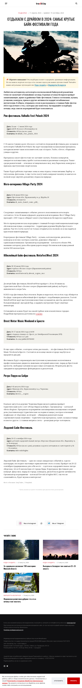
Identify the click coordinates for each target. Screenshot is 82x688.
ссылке (39, 314)
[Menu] (6, 3)
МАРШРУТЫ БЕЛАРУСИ (12, 595)
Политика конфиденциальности (13, 630)
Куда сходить (40, 85)
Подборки (22, 13)
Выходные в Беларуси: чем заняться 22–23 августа (59, 567)
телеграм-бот (71, 623)
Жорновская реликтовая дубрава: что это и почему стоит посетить (20, 600)
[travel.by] (41, 3)
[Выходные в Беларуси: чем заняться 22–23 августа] (60, 550)
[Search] (76, 3)
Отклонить (58, 681)
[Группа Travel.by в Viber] (41, 523)
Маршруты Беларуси (57, 85)
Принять (73, 681)
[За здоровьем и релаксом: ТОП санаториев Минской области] (21, 550)
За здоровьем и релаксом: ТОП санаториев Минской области (20, 567)
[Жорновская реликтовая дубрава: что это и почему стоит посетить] (21, 583)
